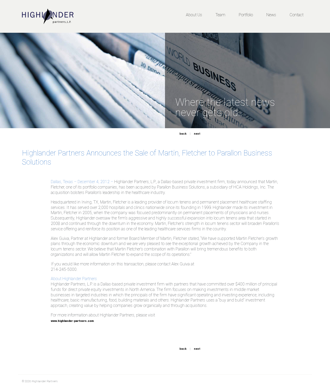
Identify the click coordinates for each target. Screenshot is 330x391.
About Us (194, 14)
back (182, 133)
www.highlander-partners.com (72, 321)
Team (220, 14)
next (197, 133)
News (271, 14)
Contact (296, 14)
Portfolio (246, 14)
